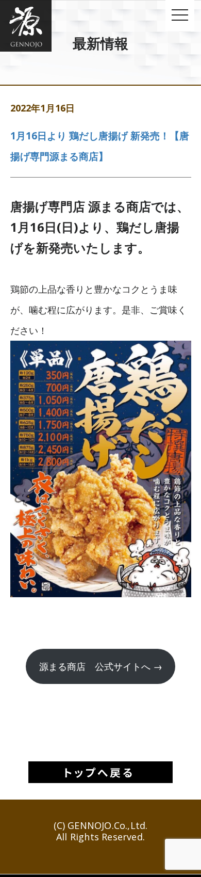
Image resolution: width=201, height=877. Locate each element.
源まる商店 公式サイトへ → (100, 666)
